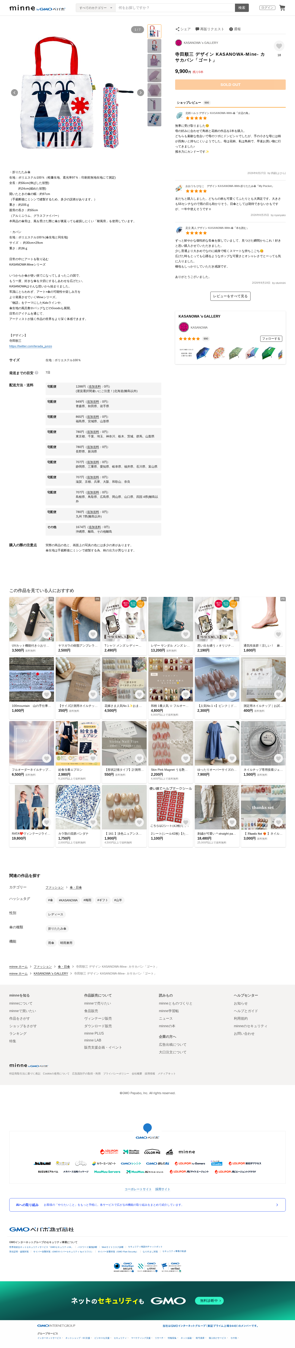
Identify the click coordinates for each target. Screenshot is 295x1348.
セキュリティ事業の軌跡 (174, 1251)
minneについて (21, 1003)
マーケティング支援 (141, 1338)
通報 (237, 29)
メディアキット (167, 1073)
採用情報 (150, 1073)
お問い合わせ (244, 1033)
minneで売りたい (97, 1003)
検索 (241, 7)
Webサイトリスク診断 (113, 1247)
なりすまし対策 (150, 1251)
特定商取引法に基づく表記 (24, 1073)
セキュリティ (120, 1338)
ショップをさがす (23, 1026)
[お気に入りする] (279, 45)
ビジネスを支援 (101, 1338)
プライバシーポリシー (116, 1073)
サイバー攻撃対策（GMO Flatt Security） (118, 1251)
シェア (185, 29)
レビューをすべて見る (230, 296)
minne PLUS (94, 1033)
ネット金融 (186, 1338)
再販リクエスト (212, 29)
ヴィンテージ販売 (98, 1018)
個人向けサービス (217, 1338)
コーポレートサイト (138, 1189)
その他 (233, 1338)
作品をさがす (19, 1018)
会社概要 (137, 1073)
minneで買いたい (22, 1011)
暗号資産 (200, 1338)
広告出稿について (173, 1044)
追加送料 (95, 386)
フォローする (271, 338)
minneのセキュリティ (251, 1026)
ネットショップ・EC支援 (77, 1338)
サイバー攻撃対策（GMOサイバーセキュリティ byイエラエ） (63, 1251)
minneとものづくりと (176, 1003)
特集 (12, 1041)
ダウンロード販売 (98, 1026)
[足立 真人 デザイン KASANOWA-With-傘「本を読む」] (212, 233)
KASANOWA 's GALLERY (201, 42)
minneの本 (167, 1026)
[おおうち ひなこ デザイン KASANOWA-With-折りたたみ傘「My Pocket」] (224, 191)
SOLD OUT (230, 84)
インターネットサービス (49, 1338)
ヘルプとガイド (246, 1011)
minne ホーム (18, 966)
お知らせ (241, 1003)
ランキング (18, 1033)
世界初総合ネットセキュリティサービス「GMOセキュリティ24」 (41, 1247)
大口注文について (173, 1052)
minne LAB (92, 1040)
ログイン (267, 7)
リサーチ (159, 1338)
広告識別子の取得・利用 (86, 1073)
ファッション (55, 887)
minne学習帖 (169, 1011)
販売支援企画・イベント (103, 1047)
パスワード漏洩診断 (87, 1247)
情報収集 (172, 1338)
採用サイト (162, 1189)
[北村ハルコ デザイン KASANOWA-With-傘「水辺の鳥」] (213, 118)
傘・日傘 (76, 887)
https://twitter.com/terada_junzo (30, 346)
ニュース (166, 1018)
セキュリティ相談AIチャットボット (145, 1246)
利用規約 (241, 1018)
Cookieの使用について (56, 1073)
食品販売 (91, 1011)
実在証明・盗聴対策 (19, 1251)
